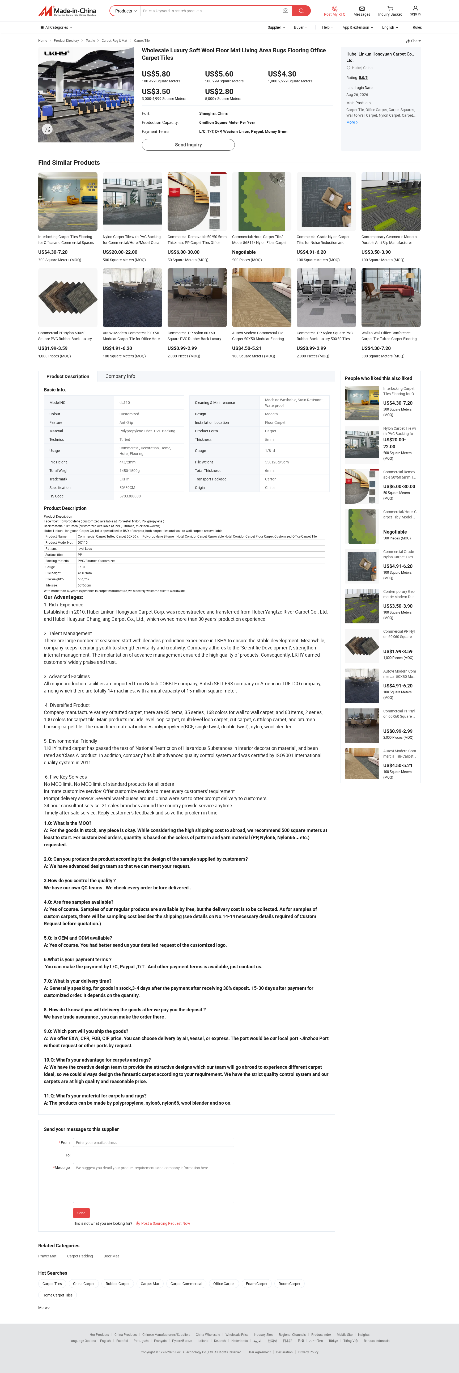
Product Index (321, 1334)
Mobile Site (344, 1334)
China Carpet (84, 1283)
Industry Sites (263, 1334)
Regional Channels (292, 1334)
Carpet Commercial (186, 1283)
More (350, 122)
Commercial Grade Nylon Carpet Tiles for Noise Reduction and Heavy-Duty (399, 554)
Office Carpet (224, 1283)
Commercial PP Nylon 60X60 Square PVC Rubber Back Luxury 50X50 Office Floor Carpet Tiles (399, 634)
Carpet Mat (150, 1283)
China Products (125, 1334)
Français (160, 1340)
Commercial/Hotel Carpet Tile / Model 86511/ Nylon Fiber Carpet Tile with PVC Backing (399, 514)
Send (81, 1212)
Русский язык (182, 1340)
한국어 (272, 1340)
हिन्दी (301, 1340)
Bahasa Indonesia (377, 1340)
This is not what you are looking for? (102, 1223)
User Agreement (259, 1352)
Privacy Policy (308, 1352)
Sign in (415, 13)
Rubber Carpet (118, 1283)
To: (68, 1154)
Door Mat (111, 1255)
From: (64, 1142)
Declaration (284, 1352)
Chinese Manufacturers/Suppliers (166, 1334)
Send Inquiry (188, 144)
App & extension (356, 27)
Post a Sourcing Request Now (163, 1223)
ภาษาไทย (316, 1340)
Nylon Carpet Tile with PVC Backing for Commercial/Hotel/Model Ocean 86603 (399, 431)
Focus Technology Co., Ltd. (194, 1352)
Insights (363, 1334)
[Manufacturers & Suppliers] (67, 10)
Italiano (203, 1340)
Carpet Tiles (52, 1283)
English (105, 1340)
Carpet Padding (80, 1255)
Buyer (299, 27)
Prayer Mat (47, 1255)
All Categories (56, 27)
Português (141, 1340)
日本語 (287, 1340)
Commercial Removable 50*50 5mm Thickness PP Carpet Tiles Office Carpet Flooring (399, 474)
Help (326, 27)
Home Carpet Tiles (57, 1295)
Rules (417, 27)
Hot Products (99, 1334)
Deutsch (220, 1340)
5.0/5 (363, 77)
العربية (257, 1340)
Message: (61, 1167)
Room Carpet (289, 1283)
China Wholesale (208, 1334)
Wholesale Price (237, 1334)
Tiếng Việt (350, 1340)
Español (122, 1340)
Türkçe (333, 1340)
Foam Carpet (256, 1283)
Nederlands (239, 1340)
